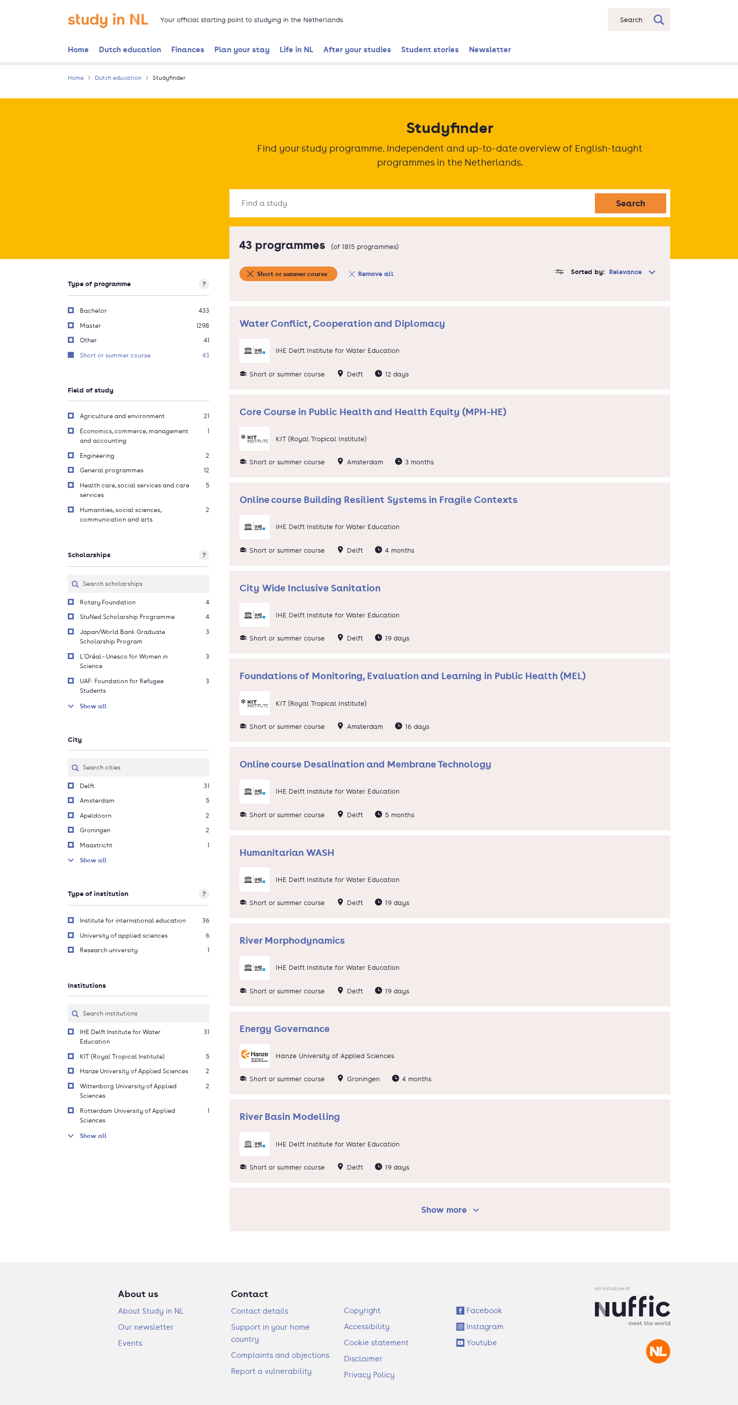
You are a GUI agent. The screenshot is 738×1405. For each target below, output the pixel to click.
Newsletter (490, 49)
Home (78, 49)
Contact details (259, 1311)
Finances (187, 49)
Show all (93, 706)
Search (630, 203)
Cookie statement (376, 1342)
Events (130, 1343)
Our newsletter (146, 1327)
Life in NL (296, 49)
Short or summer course (292, 274)
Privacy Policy (369, 1374)
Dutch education (130, 49)
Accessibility (367, 1326)
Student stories (430, 49)
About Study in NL (151, 1311)
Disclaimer (363, 1358)
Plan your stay (242, 49)
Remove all (376, 273)
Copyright (362, 1310)
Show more (451, 1209)
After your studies (357, 49)
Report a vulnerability (271, 1371)
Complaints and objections (280, 1355)
